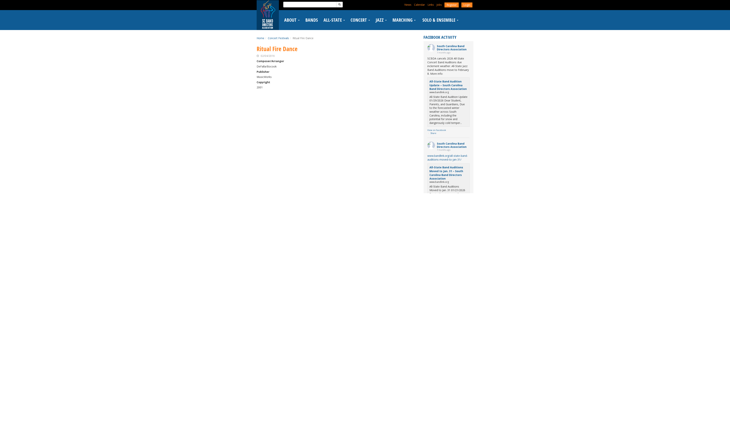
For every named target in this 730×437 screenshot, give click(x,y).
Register (452, 5)
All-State (333, 20)
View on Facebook (436, 130)
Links (431, 4)
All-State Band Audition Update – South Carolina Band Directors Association (448, 85)
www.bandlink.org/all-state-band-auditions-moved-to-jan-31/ (447, 157)
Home (260, 38)
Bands (311, 20)
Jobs (439, 4)
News (407, 4)
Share (433, 133)
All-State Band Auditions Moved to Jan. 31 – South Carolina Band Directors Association (446, 172)
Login (466, 5)
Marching (403, 20)
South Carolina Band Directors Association (452, 47)
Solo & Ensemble (438, 20)
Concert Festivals (278, 38)
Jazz (380, 20)
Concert (359, 20)
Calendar (419, 4)
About (291, 20)
